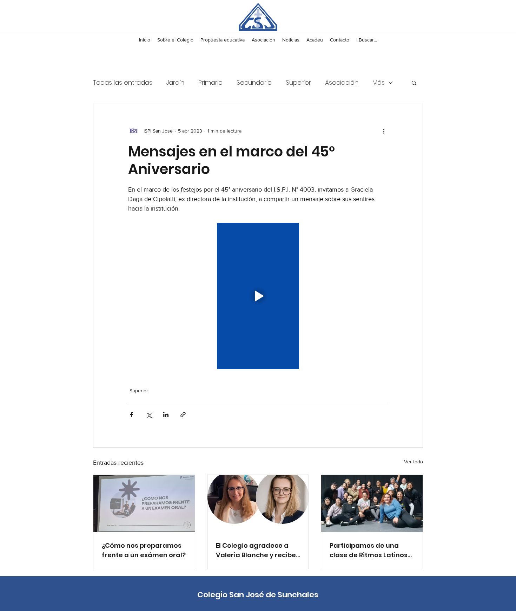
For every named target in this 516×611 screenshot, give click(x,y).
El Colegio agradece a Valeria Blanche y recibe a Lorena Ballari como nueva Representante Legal (256, 550)
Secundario (254, 82)
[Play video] (258, 296)
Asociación (341, 82)
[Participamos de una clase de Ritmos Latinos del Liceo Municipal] (372, 503)
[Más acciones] (383, 131)
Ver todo (413, 461)
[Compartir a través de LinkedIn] (166, 414)
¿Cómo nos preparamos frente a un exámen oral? (144, 550)
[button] (414, 82)
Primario (210, 82)
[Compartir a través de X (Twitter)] (148, 414)
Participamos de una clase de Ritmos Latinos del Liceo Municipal (369, 550)
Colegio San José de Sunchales (257, 594)
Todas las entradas (122, 82)
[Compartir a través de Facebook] (131, 414)
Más (378, 82)
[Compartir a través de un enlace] (183, 414)
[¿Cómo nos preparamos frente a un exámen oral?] (144, 503)
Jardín (175, 82)
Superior (298, 82)
